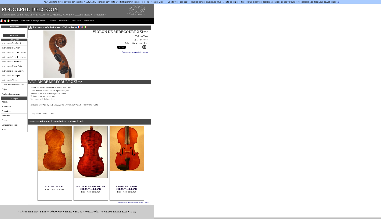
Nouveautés (6, 106)
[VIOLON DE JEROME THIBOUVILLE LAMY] (127, 156)
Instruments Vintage (10, 80)
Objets (4, 89)
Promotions (6, 111)
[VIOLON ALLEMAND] (55, 156)
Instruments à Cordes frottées (14, 52)
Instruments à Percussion (12, 62)
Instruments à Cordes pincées (14, 57)
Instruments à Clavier (11, 48)
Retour (4, 129)
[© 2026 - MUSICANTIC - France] (59, 77)
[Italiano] (85, 27)
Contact (5, 120)
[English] (82, 27)
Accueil (5, 102)
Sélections (6, 116)
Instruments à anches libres (13, 43)
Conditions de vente (10, 125)
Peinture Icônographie (11, 94)
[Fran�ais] (78, 27)
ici (338, 2)
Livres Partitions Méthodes (13, 85)
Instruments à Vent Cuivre (13, 71)
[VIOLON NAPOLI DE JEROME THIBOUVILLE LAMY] (91, 156)
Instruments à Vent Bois (12, 66)
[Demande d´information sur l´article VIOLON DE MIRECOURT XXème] (144, 48)
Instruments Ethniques (11, 75)
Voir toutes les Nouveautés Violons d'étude (133, 203)
